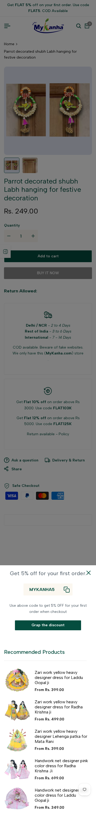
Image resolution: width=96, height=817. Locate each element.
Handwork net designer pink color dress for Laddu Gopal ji (61, 795)
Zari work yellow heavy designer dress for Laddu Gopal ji (59, 677)
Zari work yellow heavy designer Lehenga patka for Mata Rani (61, 736)
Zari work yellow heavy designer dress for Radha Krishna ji (59, 707)
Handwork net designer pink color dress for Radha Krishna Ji (61, 765)
